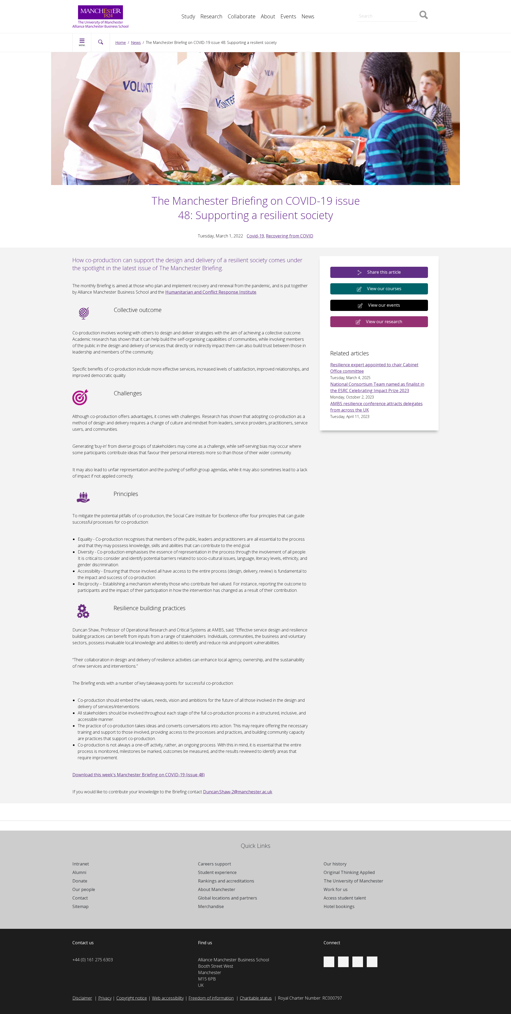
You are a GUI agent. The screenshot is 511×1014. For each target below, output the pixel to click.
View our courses (384, 289)
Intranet (80, 864)
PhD (356, 7)
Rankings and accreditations (226, 881)
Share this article (384, 272)
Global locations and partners (227, 898)
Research (211, 16)
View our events (384, 305)
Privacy (105, 998)
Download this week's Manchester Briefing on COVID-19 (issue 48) (138, 775)
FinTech (176, 19)
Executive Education (280, 7)
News (308, 16)
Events (288, 16)
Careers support (214, 864)
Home (120, 42)
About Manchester (216, 889)
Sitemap (80, 906)
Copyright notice (131, 998)
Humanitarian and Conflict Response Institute (210, 292)
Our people (83, 889)
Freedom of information (211, 998)
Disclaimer (82, 998)
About (268, 16)
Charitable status (256, 998)
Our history (335, 864)
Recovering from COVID (289, 236)
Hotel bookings (339, 906)
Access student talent (345, 898)
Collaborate (242, 16)
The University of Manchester (353, 881)
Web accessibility (168, 998)
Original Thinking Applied (349, 872)
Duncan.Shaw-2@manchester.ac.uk (237, 792)
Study (188, 16)
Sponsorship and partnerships (381, 7)
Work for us (336, 889)
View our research (384, 322)
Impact (175, 7)
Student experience (217, 872)
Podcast (177, 19)
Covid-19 (255, 236)
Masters (360, 7)
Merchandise (211, 906)
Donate (79, 881)
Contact (80, 898)
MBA (174, 7)
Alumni (79, 872)
